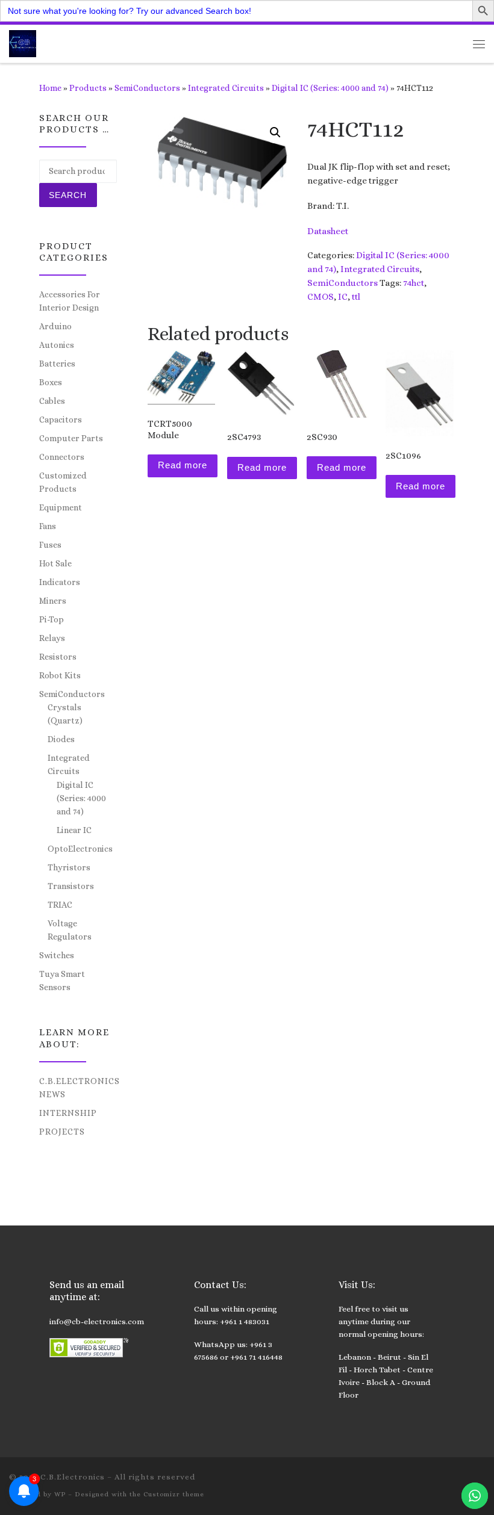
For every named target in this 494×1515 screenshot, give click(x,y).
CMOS (320, 296)
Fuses (50, 545)
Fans (47, 526)
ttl (356, 296)
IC (343, 296)
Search (68, 195)
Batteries (57, 363)
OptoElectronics (80, 849)
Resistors (58, 656)
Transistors (71, 886)
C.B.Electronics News (79, 1087)
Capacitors (60, 419)
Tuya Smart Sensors (62, 980)
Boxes (50, 382)
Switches (56, 955)
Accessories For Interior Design (69, 301)
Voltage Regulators (70, 930)
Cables (52, 401)
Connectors (61, 457)
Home (50, 88)
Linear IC (74, 830)
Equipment (60, 507)
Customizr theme (173, 1494)
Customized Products (63, 482)
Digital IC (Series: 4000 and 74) (330, 88)
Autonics (56, 345)
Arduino (55, 326)
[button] (275, 132)
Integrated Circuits (226, 88)
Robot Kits (60, 675)
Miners (52, 601)
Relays (52, 638)
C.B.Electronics (72, 1476)
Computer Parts (71, 438)
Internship (68, 1113)
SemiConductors (147, 88)
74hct (413, 282)
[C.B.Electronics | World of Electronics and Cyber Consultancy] (22, 42)
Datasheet (327, 231)
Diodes (61, 739)
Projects (62, 1131)
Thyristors (69, 867)
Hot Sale (55, 563)
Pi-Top (51, 619)
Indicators (59, 582)
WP (60, 1494)
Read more (182, 465)
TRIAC (60, 904)
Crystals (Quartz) (65, 713)
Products (88, 88)
